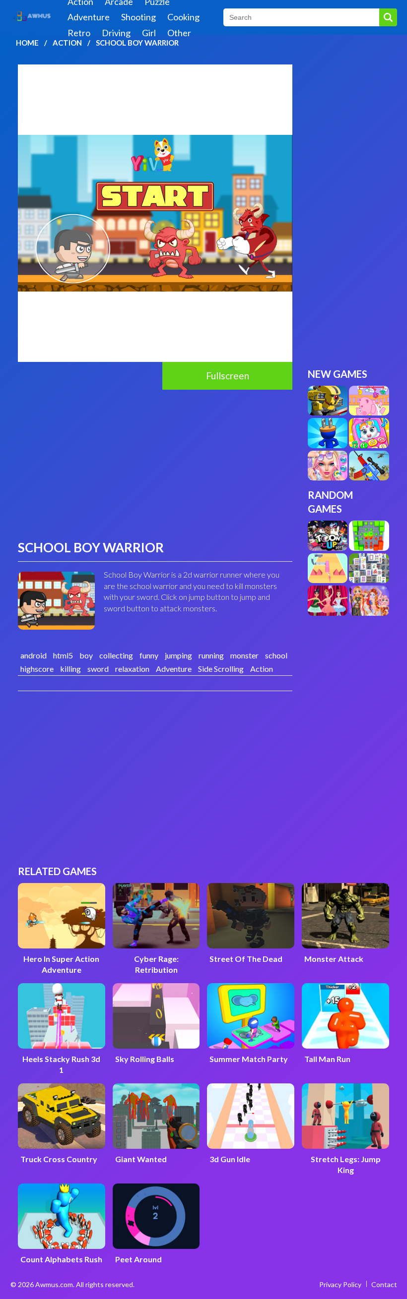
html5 (63, 655)
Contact (384, 1284)
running (211, 655)
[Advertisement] (155, 464)
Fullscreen (227, 375)
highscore (37, 668)
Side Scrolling (221, 668)
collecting (116, 655)
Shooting (138, 16)
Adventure (89, 16)
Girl (149, 32)
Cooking (183, 16)
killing (70, 668)
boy (86, 655)
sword (98, 668)
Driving (116, 32)
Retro (79, 32)
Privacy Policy (340, 1284)
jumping (178, 655)
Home (27, 42)
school (276, 655)
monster (244, 655)
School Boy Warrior (137, 42)
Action (67, 42)
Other (179, 32)
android (33, 655)
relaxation (132, 668)
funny (148, 655)
